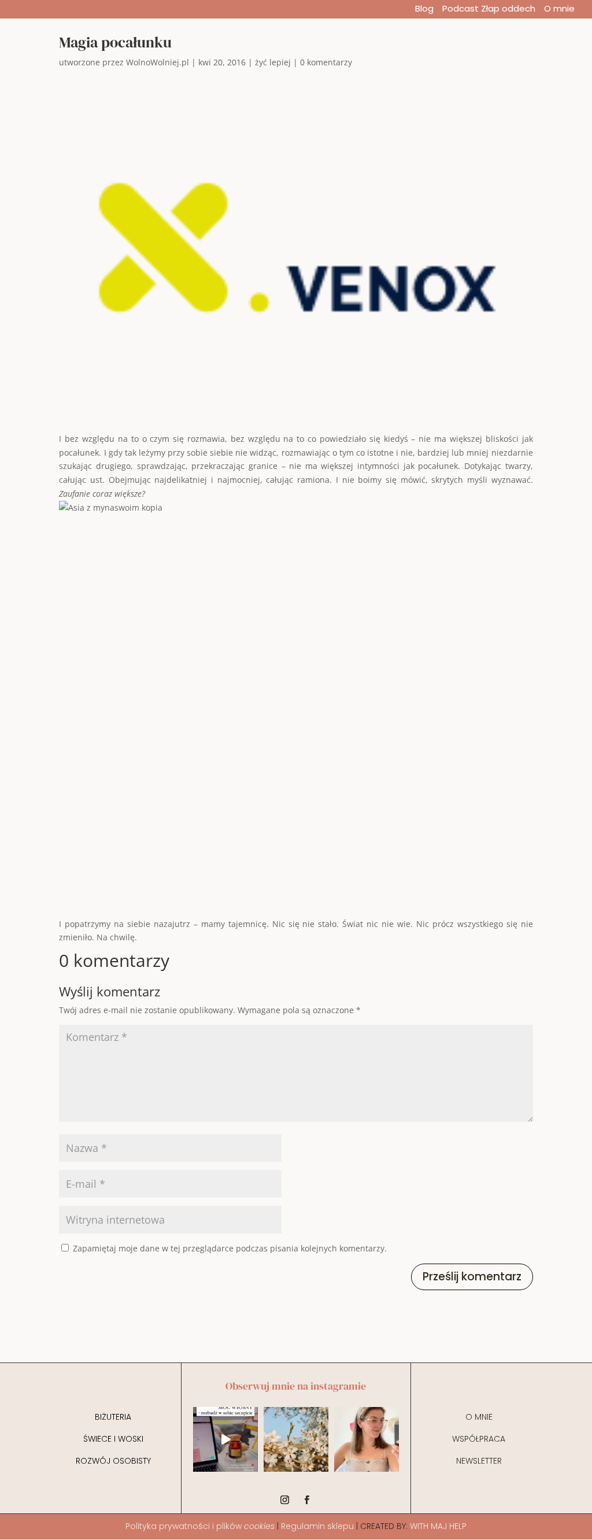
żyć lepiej (273, 62)
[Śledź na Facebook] (307, 1500)
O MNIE (479, 1417)
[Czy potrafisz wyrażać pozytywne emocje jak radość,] (366, 1439)
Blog (424, 9)
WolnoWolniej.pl (157, 62)
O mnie (559, 9)
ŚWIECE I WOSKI (113, 1439)
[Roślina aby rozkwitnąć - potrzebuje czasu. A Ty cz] (296, 1439)
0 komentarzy (326, 62)
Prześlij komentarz (472, 1276)
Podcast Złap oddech (488, 9)
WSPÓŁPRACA (478, 1439)
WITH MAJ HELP (438, 1526)
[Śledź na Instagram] (285, 1500)
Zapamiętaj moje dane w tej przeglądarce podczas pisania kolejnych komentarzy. (230, 1248)
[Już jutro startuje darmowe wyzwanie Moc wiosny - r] (225, 1439)
